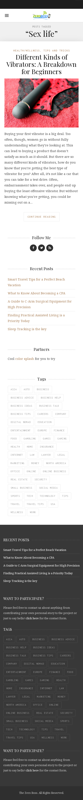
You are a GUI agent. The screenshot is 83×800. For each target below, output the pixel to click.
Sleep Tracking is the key (27, 329)
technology (47, 496)
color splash (24, 359)
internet (17, 455)
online (31, 471)
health (15, 446)
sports (15, 496)
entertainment (21, 430)
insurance (47, 446)
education (45, 422)
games (47, 438)
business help (51, 397)
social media (48, 488)
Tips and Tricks (56, 50)
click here (32, 618)
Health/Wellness (26, 50)
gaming (62, 438)
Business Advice (22, 397)
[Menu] (6, 15)
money (35, 463)
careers (43, 414)
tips (65, 496)
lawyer (46, 455)
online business (54, 471)
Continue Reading (41, 216)
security (41, 479)
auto (27, 389)
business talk (49, 406)
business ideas (21, 406)
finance (59, 430)
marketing (18, 463)
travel (15, 504)
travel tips (35, 504)
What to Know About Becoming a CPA (36, 293)
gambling (30, 438)
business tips (21, 414)
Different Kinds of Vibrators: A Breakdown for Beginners (41, 64)
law (32, 455)
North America (56, 463)
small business (21, 488)
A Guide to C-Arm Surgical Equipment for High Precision (41, 565)
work (33, 512)
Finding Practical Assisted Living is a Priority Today (38, 573)
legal (61, 455)
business (43, 389)
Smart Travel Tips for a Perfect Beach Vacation (34, 550)
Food (14, 438)
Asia (14, 389)
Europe (42, 430)
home (30, 446)
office (15, 471)
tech (30, 496)
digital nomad (21, 422)
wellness (17, 512)
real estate (19, 479)
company (60, 414)
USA (53, 504)
